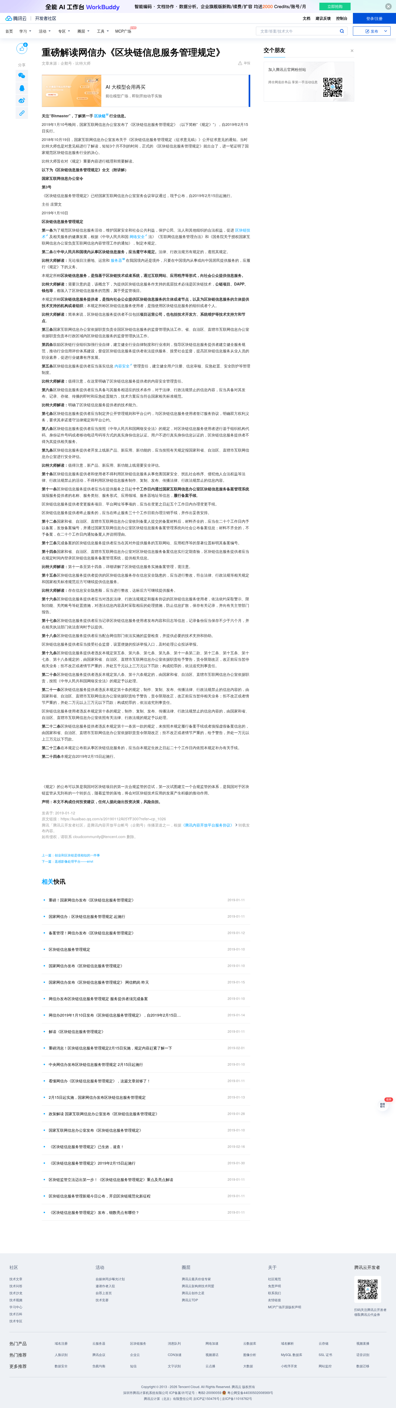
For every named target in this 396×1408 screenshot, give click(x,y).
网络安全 (137, 236)
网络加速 (212, 1343)
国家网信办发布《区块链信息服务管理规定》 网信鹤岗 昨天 (99, 982)
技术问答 (15, 1285)
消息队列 (174, 1343)
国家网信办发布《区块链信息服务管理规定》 (86, 965)
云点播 (210, 1366)
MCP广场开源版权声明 (284, 1306)
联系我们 (274, 1292)
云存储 (323, 1343)
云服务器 (98, 1343)
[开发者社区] (45, 18)
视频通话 (212, 1354)
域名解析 (287, 1343)
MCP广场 (123, 31)
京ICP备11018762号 (237, 1398)
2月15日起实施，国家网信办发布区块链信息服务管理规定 (97, 1097)
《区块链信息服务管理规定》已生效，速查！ (86, 1146)
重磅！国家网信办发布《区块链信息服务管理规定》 (92, 900)
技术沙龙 (15, 1292)
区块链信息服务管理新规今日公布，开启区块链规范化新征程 (100, 1196)
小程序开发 (289, 1366)
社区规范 (274, 1278)
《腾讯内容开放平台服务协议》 (207, 825)
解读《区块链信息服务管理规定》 (77, 1031)
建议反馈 (323, 18)
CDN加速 (175, 1354)
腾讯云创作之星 (193, 1292)
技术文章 (15, 1278)
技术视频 (15, 1299)
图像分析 (249, 1354)
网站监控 (325, 1366)
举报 (247, 62)
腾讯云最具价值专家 (196, 1278)
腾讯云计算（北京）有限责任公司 (168, 1398)
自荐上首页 (104, 1292)
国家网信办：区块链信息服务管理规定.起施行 (87, 916)
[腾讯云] (15, 18)
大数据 (248, 1366)
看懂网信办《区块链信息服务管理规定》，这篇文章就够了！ (100, 1080)
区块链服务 (138, 1343)
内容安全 (122, 366)
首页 (9, 31)
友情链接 (274, 1299)
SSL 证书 (325, 1354)
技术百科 (15, 1313)
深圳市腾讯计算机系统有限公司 (145, 1392)
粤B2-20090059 (210, 1392)
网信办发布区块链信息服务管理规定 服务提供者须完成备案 (98, 998)
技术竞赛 (102, 1299)
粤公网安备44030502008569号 (250, 1392)
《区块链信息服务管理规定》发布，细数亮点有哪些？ (94, 1212)
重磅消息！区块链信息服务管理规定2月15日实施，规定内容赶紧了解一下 (110, 1048)
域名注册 (61, 1343)
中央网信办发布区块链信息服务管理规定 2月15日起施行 (96, 1064)
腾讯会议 (98, 1354)
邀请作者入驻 (105, 1285)
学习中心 (15, 1306)
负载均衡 (98, 1366)
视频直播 (362, 1343)
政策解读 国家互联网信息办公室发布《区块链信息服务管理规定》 (104, 1113)
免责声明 (274, 1285)
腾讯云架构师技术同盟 (198, 1285)
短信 (133, 1366)
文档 (306, 18)
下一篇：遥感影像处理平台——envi (67, 861)
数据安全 (61, 1366)
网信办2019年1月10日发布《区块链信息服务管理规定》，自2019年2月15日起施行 (116, 1015)
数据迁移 (362, 1366)
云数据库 (249, 1343)
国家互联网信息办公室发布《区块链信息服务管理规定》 (96, 1130)
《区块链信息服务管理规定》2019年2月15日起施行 (92, 1163)
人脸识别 (61, 1354)
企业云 (135, 1354)
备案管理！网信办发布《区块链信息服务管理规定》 (92, 932)
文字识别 (174, 1366)
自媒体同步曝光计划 (110, 1278)
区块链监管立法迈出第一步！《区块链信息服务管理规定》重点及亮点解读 (111, 1179)
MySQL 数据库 (291, 1354)
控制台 (342, 18)
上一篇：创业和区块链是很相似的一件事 (71, 855)
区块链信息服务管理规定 (69, 949)
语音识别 (362, 1354)
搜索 (342, 31)
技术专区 (15, 1321)
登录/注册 (374, 18)
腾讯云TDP (190, 1299)
